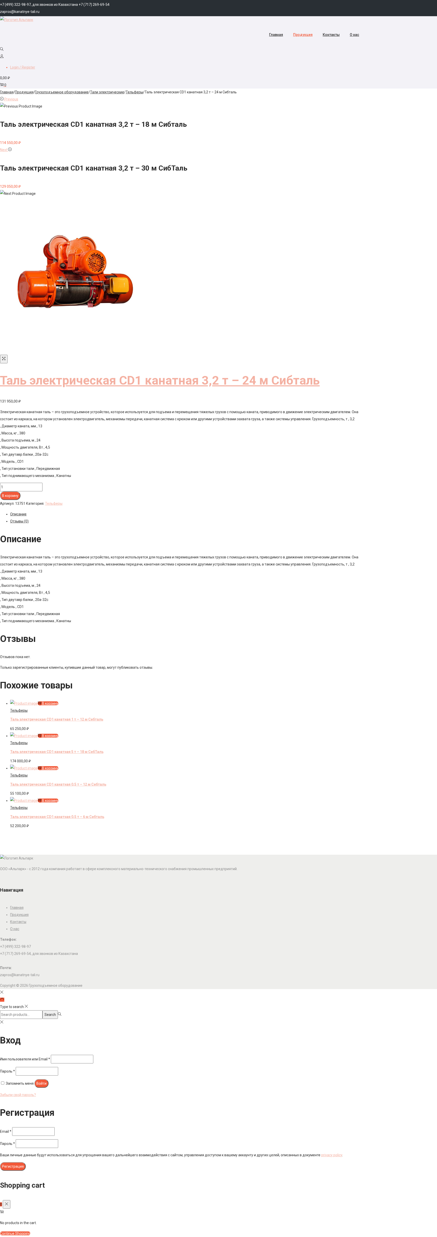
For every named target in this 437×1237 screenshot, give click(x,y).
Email (5, 1131)
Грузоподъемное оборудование (62, 92)
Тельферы (134, 92)
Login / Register (22, 67)
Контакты (18, 922)
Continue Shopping (15, 1233)
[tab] (187, 514)
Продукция (24, 92)
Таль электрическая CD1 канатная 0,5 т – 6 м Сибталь (57, 817)
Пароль (7, 1071)
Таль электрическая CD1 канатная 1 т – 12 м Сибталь (56, 719)
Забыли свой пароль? (18, 1095)
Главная (6, 92)
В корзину (10, 496)
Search (50, 1015)
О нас (14, 929)
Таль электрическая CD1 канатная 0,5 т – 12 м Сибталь (58, 784)
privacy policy (331, 1155)
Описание (18, 514)
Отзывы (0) (19, 521)
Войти (41, 1083)
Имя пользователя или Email (25, 1059)
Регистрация (13, 1166)
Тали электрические (107, 92)
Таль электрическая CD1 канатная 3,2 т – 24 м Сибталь (160, 380)
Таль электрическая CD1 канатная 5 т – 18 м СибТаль (56, 752)
